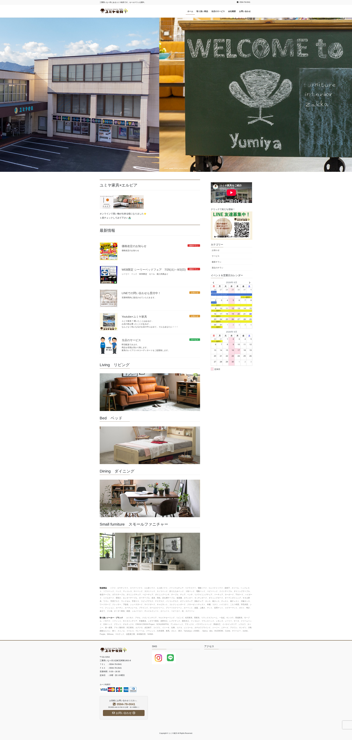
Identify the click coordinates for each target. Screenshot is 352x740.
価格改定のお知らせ (134, 246)
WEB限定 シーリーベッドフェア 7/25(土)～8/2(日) (154, 269)
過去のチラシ (217, 268)
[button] (26, 95)
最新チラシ (216, 262)
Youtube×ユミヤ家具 (134, 316)
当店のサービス (131, 340)
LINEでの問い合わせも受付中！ (141, 293)
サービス (215, 256)
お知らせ (215, 250)
